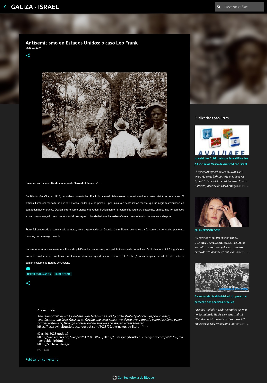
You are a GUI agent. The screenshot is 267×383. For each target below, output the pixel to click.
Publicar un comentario (42, 359)
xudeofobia (62, 274)
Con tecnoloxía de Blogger (136, 377)
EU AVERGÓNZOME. (207, 230)
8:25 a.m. (43, 350)
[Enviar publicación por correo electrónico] (28, 269)
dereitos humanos (39, 274)
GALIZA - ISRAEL (35, 6)
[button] (28, 55)
